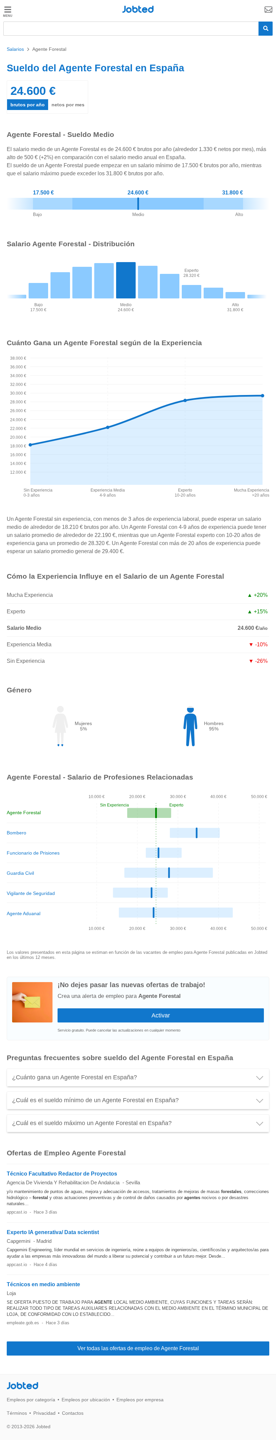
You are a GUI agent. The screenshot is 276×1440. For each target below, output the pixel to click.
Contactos (72, 1413)
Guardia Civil (20, 873)
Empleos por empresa (140, 1399)
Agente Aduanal (23, 913)
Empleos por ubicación (86, 1399)
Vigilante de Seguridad (31, 893)
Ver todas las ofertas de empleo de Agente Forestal (138, 1348)
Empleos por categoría (31, 1399)
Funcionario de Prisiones (33, 853)
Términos (17, 1413)
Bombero (16, 832)
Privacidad (44, 1413)
